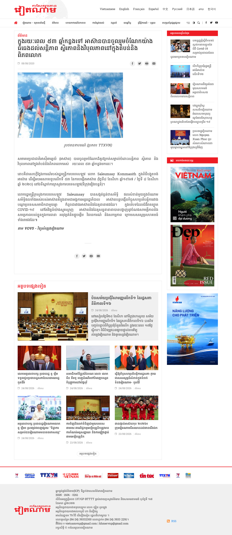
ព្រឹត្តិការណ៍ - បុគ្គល (146, 23)
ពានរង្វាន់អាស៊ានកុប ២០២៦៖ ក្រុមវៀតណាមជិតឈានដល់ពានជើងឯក (136, 426)
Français (139, 9)
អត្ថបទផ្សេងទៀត (32, 286)
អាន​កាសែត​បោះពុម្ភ (184, 160)
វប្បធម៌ (114, 23)
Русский (177, 9)
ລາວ (201, 9)
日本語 (190, 9)
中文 (165, 9)
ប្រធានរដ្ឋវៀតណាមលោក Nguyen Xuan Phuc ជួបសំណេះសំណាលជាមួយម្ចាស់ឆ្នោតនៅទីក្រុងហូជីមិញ (191, 139)
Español (154, 9)
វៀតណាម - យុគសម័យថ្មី (34, 23)
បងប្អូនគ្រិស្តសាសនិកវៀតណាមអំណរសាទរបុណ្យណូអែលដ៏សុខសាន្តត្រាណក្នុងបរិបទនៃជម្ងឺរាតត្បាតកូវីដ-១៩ (191, 114)
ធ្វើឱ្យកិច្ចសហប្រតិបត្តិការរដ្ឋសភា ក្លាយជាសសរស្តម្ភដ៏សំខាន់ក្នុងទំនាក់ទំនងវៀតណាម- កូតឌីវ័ (135, 378)
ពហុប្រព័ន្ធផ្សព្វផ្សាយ (171, 23)
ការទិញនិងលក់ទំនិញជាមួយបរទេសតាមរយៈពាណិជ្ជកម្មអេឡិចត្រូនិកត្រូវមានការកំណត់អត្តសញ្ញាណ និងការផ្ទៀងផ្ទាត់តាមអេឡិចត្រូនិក (87, 430)
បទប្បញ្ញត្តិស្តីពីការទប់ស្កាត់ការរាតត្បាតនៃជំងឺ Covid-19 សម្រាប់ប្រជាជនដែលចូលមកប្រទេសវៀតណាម (192, 49)
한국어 (212, 9)
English (124, 9)
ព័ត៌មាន (55, 23)
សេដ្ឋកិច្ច (127, 23)
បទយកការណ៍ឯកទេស (76, 23)
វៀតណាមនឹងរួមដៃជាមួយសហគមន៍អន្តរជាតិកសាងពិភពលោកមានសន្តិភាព (192, 90)
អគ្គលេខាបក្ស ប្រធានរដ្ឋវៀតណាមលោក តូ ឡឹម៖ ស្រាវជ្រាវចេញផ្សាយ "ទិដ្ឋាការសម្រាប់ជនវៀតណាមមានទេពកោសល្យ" (39, 428)
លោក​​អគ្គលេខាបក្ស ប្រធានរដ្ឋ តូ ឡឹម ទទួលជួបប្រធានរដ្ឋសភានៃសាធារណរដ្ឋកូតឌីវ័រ (38, 378)
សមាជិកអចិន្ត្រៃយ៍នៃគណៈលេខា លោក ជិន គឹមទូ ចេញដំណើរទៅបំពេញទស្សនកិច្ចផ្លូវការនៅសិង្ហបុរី (87, 378)
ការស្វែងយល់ (98, 23)
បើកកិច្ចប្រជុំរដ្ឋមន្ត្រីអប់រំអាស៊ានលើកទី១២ (202, 70)
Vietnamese (107, 9)
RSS (173, 521)
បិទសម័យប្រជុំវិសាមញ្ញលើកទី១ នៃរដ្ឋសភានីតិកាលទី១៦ (121, 301)
